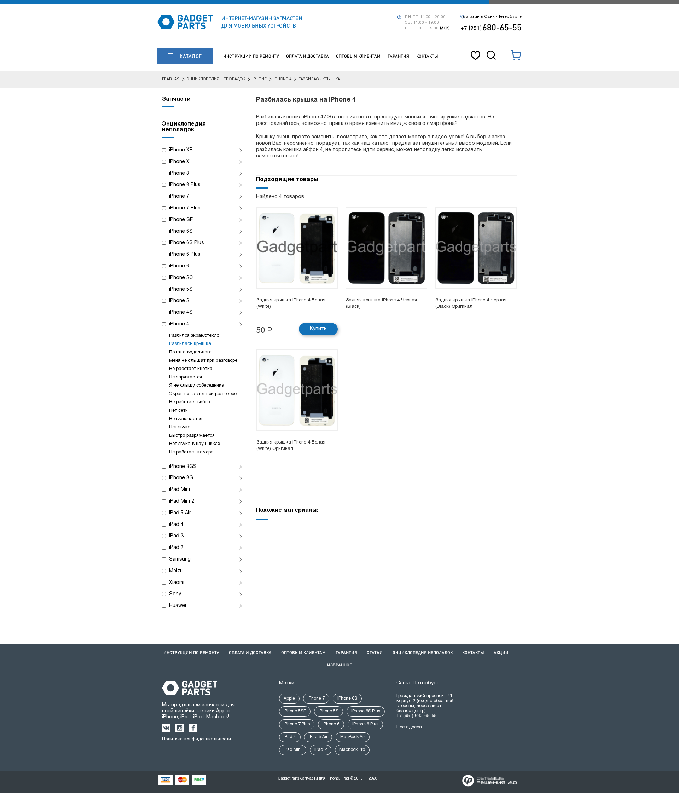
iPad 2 (176, 547)
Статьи (375, 652)
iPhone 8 (179, 173)
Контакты (427, 56)
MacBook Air (352, 737)
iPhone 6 (179, 266)
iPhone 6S (181, 231)
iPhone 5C (181, 278)
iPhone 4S (181, 312)
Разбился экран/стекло (194, 336)
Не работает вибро (189, 402)
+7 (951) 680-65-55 (416, 716)
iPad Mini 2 (181, 501)
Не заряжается (185, 377)
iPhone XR (181, 150)
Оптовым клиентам (358, 56)
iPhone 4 (179, 324)
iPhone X (179, 162)
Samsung (180, 559)
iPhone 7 (179, 196)
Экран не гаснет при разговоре (203, 394)
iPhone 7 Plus (185, 208)
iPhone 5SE (295, 711)
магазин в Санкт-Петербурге (492, 16)
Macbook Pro (352, 750)
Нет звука (180, 427)
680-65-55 (491, 27)
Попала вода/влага (190, 352)
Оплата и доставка (307, 56)
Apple (289, 698)
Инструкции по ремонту (251, 56)
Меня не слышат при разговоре (203, 361)
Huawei (177, 605)
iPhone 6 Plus (185, 254)
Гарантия (398, 56)
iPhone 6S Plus (186, 243)
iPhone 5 (179, 301)
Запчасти (176, 99)
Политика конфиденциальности (196, 739)
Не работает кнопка (191, 369)
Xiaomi (176, 582)
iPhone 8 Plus (185, 185)
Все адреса (409, 727)
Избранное (339, 664)
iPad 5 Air (180, 513)
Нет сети (178, 411)
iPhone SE (181, 220)
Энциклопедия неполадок (423, 652)
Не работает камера (191, 452)
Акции (501, 652)
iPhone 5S (181, 289)
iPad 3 (176, 536)
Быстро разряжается (192, 436)
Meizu (176, 571)
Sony (175, 594)
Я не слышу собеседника (196, 385)
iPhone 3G (181, 478)
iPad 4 (176, 524)
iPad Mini (179, 489)
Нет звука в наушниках (194, 444)
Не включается (185, 419)
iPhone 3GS (183, 466)
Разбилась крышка (190, 344)
